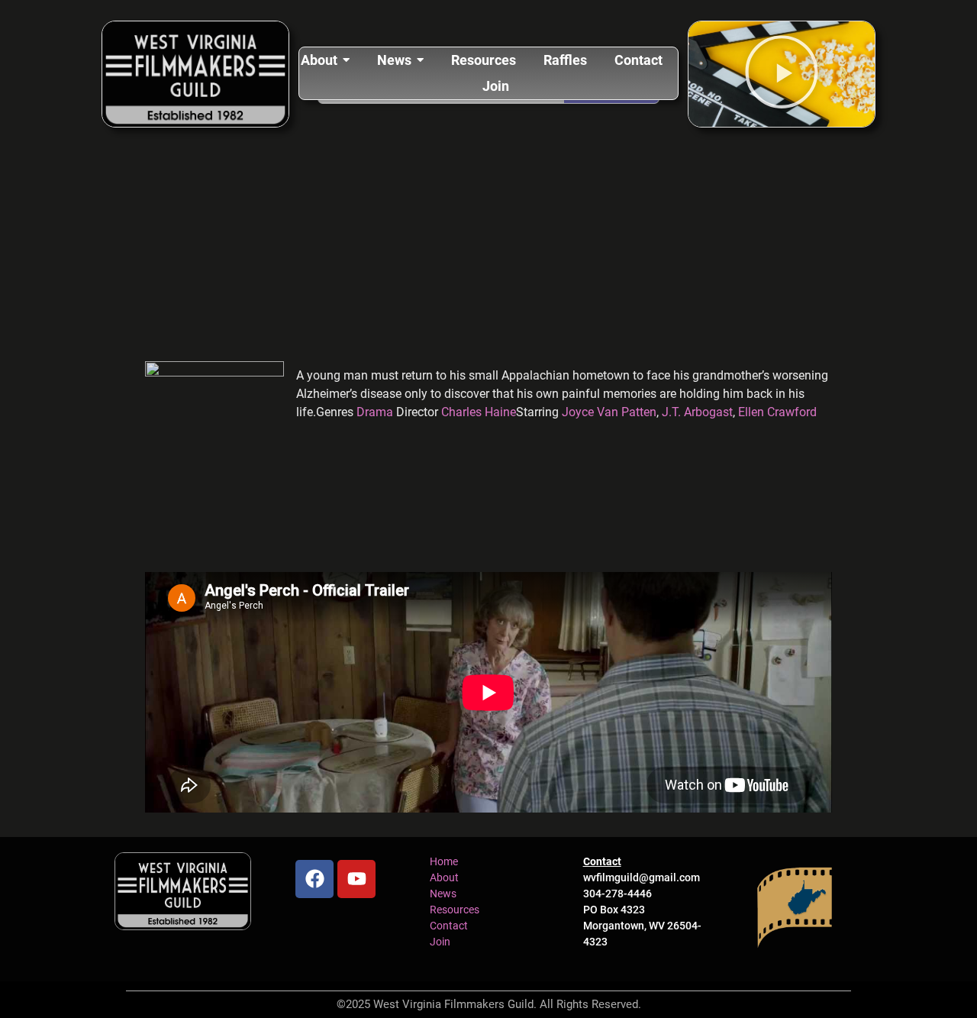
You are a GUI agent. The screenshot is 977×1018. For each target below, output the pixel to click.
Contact (449, 925)
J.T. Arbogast (697, 412)
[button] (781, 74)
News (443, 893)
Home (444, 861)
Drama (376, 412)
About (444, 877)
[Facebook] (314, 879)
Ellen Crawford (777, 412)
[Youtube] (356, 879)
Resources (454, 909)
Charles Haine (478, 412)
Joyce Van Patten (609, 412)
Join (440, 942)
